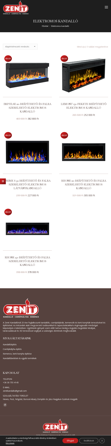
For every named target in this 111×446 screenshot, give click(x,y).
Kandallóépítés (10, 344)
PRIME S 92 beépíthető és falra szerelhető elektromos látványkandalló (27, 184)
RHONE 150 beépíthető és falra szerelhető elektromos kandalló (27, 261)
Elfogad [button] (70, 440)
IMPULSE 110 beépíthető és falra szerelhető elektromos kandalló (27, 107)
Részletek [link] (10, 443)
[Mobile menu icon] (106, 7)
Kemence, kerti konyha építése (17, 353)
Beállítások (89, 440)
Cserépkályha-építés (12, 349)
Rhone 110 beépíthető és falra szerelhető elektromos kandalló (83, 184)
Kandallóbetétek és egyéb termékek (19, 358)
